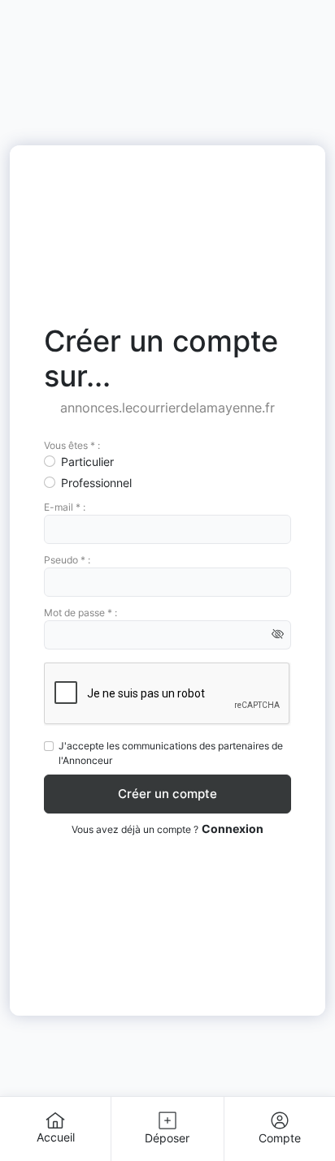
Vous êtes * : (72, 445)
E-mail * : (64, 507)
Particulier (87, 461)
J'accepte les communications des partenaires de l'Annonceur (171, 753)
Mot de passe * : (80, 612)
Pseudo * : (67, 560)
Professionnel (96, 483)
